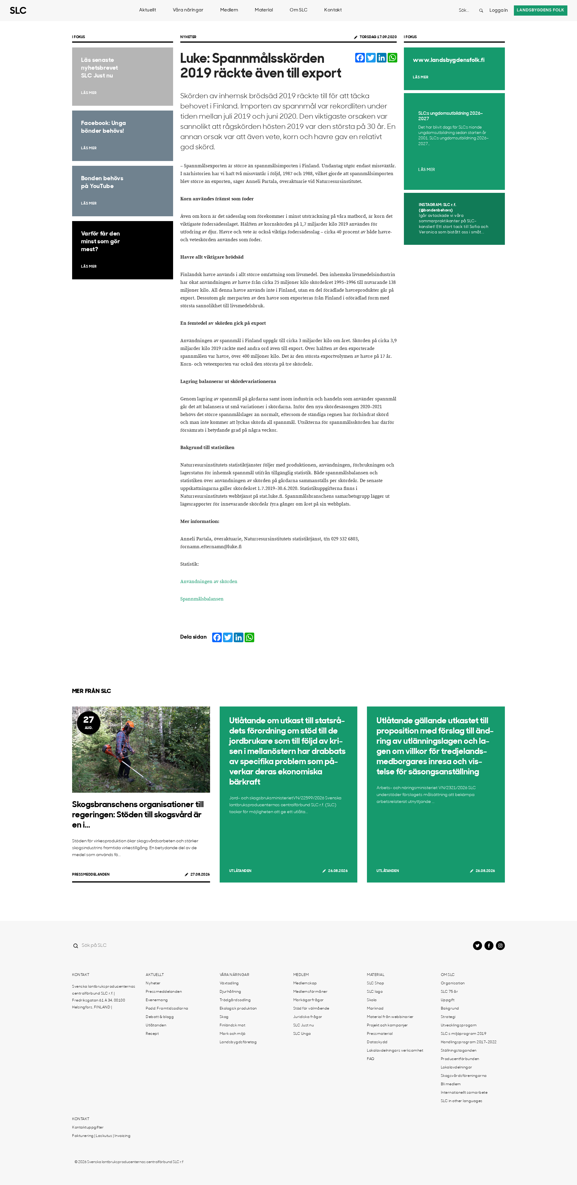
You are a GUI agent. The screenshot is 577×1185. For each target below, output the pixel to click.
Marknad (375, 1008)
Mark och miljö (233, 1034)
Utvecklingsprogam (459, 1025)
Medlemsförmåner (310, 992)
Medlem (229, 10)
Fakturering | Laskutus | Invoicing (101, 1136)
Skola (372, 1000)
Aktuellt (147, 10)
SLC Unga (302, 1034)
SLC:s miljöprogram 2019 (464, 1034)
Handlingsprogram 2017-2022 (469, 1042)
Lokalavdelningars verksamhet (395, 1051)
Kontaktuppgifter (88, 1127)
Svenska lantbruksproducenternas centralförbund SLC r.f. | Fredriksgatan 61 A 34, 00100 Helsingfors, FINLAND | (104, 997)
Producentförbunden (460, 1059)
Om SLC (298, 10)
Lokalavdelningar (456, 1067)
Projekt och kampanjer (387, 1025)
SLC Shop (375, 983)
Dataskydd (377, 1042)
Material (264, 10)
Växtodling (229, 983)
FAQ (370, 1059)
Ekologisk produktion (238, 1008)
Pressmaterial (380, 1034)
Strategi (448, 1017)
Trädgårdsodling (235, 1000)
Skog (224, 1017)
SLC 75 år (449, 992)
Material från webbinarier (390, 1017)
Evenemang (157, 1000)
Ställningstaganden (459, 1051)
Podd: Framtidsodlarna (167, 1008)
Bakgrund (450, 1008)
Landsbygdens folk (540, 10)
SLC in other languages (462, 1101)
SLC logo (375, 992)
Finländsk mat (233, 1025)
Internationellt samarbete (464, 1093)
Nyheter (188, 37)
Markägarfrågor (308, 1000)
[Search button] (481, 10)
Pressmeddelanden (90, 875)
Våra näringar (188, 10)
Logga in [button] (499, 10)
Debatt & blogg (160, 1017)
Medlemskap (305, 983)
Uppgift (448, 1000)
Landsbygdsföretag (238, 1042)
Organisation (453, 983)
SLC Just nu (303, 1025)
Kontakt (333, 10)
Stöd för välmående (311, 1008)
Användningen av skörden (208, 582)
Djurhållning (230, 992)
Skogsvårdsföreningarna (464, 1076)
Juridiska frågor (307, 1017)
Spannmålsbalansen (202, 599)
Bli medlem (451, 1084)
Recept (152, 1034)
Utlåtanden (240, 871)
